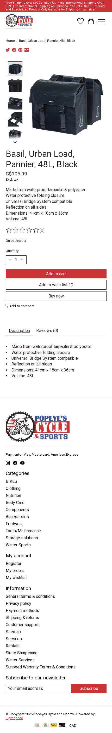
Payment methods (22, 610)
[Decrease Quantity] (10, 259)
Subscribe (89, 688)
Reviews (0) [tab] (47, 330)
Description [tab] (19, 330)
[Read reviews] (23, 230)
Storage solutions (22, 537)
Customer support (22, 624)
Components (17, 509)
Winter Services (20, 659)
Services (14, 638)
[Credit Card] (45, 725)
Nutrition (13, 495)
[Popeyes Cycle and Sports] (19, 21)
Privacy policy (18, 603)
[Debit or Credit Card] (62, 725)
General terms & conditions (30, 596)
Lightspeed (14, 718)
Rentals (13, 645)
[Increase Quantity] (21, 259)
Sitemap (13, 631)
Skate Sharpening (22, 652)
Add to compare (21, 306)
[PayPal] (54, 725)
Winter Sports (18, 544)
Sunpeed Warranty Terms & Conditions (41, 667)
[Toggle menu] (101, 21)
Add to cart (56, 273)
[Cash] (37, 725)
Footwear (14, 523)
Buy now (56, 296)
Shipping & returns (22, 617)
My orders (15, 570)
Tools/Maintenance (23, 530)
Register (13, 563)
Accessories (17, 516)
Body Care (15, 502)
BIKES (11, 481)
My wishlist (16, 577)
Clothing (13, 488)
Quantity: (12, 251)
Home (10, 41)
